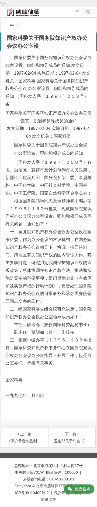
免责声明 (61, 493)
